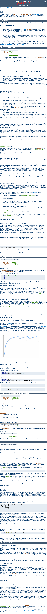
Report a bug (44, 610)
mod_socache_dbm (4, 398)
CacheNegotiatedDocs (13, 55)
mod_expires (36, 152)
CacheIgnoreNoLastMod (9, 210)
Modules (25, 610)
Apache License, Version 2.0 (12, 611)
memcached (38, 367)
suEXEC (32, 577)
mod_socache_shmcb (5, 402)
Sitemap (39, 610)
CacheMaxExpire (30, 155)
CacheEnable (11, 51)
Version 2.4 (18, 7)
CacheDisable (12, 52)
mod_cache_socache (5, 263)
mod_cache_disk (21, 14)
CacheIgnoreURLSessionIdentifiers (8, 606)
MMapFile (11, 447)
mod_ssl (2, 403)
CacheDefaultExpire (4, 146)
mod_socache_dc (4, 399)
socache (16, 406)
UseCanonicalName (13, 54)
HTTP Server (6, 7)
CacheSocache (14, 265)
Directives (30, 610)
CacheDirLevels (14, 263)
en (42, 609)
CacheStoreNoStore (8, 215)
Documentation (12, 7)
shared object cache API (9, 34)
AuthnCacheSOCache (15, 397)
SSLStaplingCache (15, 399)
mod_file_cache (28, 14)
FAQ (33, 610)
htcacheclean (36, 14)
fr (44, 609)
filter (25, 117)
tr (45, 609)
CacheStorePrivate (7, 212)
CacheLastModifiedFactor (39, 149)
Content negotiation (20, 44)
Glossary (36, 610)
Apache (1, 7)
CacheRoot (13, 262)
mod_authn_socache (5, 397)
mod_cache (15, 14)
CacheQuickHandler (4, 94)
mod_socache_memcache (6, 264)
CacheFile (11, 446)
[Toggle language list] (1, 12)
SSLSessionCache (15, 398)
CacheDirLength (14, 264)
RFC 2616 (24, 29)
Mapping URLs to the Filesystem (7, 44)
